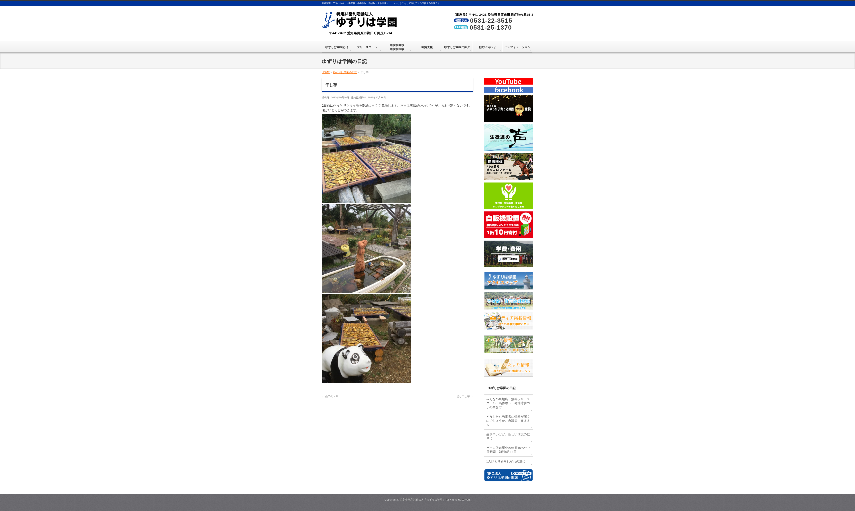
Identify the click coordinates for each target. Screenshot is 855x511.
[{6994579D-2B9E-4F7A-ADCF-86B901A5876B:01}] (366, 290)
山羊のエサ (330, 396)
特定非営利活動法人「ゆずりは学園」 (422, 499)
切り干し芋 (464, 396)
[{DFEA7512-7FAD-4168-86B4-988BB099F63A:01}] (366, 380)
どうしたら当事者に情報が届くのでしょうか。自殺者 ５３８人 (508, 420)
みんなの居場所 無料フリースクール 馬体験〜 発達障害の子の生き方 (508, 403)
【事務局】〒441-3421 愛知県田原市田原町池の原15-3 (493, 14)
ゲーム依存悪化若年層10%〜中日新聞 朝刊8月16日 (508, 450)
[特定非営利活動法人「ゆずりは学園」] (360, 25)
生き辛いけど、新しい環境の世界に (508, 436)
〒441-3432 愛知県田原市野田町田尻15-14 (360, 33)
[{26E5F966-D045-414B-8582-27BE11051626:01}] (366, 200)
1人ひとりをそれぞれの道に (505, 461)
